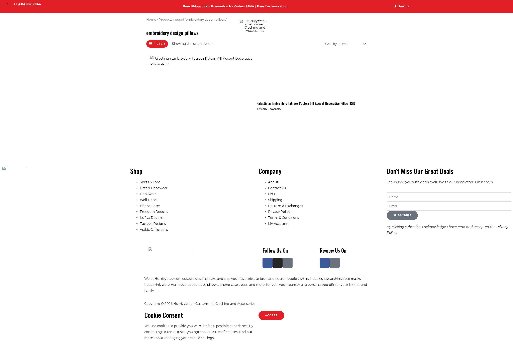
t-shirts (303, 279)
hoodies (316, 279)
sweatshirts (333, 279)
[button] (32, 26)
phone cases (229, 285)
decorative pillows (203, 285)
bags (244, 285)
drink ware (161, 285)
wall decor (179, 285)
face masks (352, 279)
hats (147, 285)
